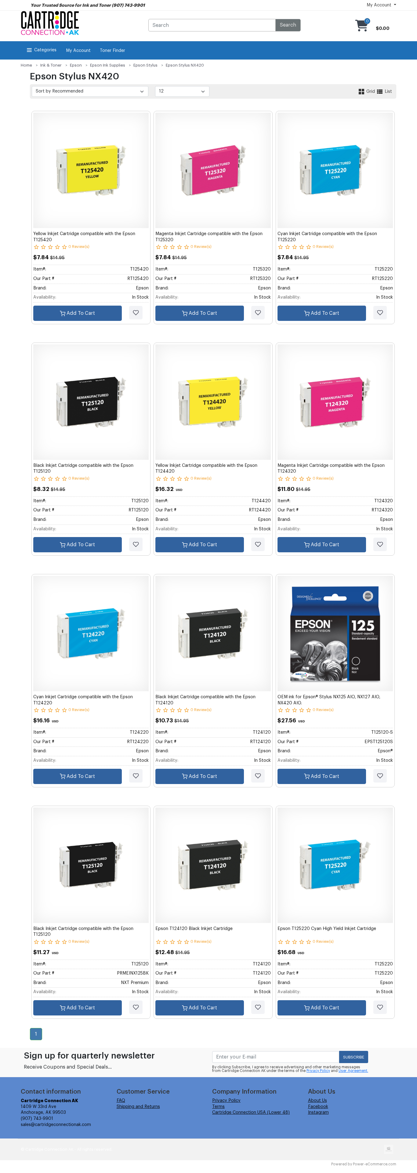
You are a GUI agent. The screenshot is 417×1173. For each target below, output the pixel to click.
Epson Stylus (145, 65)
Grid (370, 91)
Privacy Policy (318, 1071)
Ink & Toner (51, 65)
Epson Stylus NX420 (185, 65)
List (387, 91)
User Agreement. (353, 1071)
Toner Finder (112, 51)
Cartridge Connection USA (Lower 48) (251, 1112)
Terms (218, 1107)
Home (26, 65)
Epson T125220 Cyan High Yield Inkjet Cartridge (326, 929)
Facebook (318, 1107)
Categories (45, 50)
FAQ (121, 1101)
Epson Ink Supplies (107, 65)
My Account (78, 51)
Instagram (318, 1112)
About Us (317, 1101)
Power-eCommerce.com (374, 1164)
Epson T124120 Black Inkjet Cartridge (194, 929)
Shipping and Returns (138, 1107)
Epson (76, 65)
